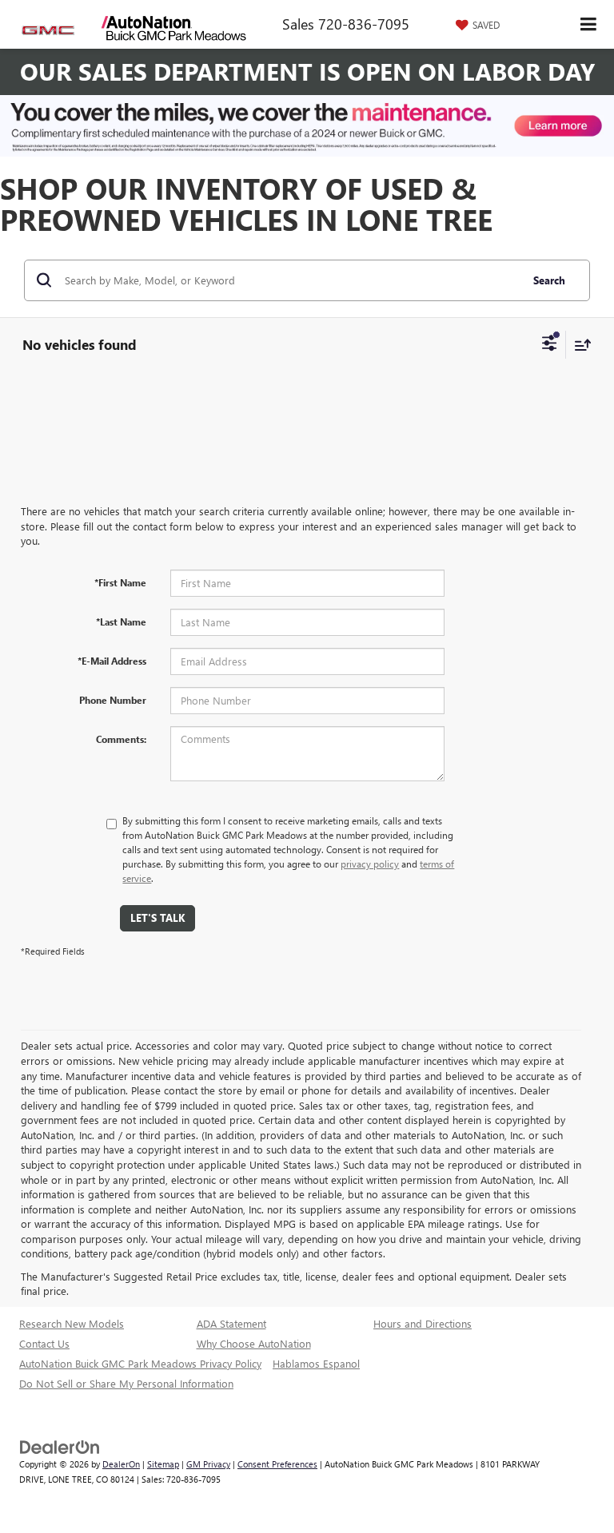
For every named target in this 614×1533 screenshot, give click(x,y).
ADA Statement (231, 1323)
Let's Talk (157, 917)
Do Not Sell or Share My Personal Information (126, 1383)
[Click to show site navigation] (589, 24)
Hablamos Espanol (316, 1363)
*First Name (120, 582)
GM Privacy (208, 1464)
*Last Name (121, 621)
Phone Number (112, 699)
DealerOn (121, 1464)
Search (549, 280)
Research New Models (71, 1323)
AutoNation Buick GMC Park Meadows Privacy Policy (140, 1363)
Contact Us (44, 1343)
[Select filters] (550, 345)
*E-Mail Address (112, 660)
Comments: (121, 739)
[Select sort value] (579, 345)
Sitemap (163, 1464)
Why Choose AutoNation (254, 1343)
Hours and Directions (422, 1323)
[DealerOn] (60, 1446)
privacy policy (370, 863)
